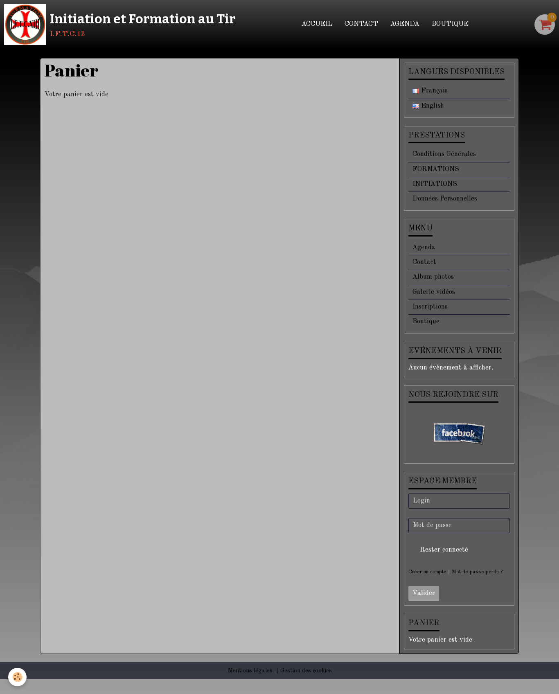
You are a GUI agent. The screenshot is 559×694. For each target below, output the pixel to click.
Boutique (450, 24)
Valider (423, 593)
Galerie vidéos (433, 292)
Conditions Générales (444, 154)
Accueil (317, 24)
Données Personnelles (444, 199)
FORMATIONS (435, 169)
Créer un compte (427, 572)
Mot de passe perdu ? (477, 572)
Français (433, 91)
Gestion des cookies (306, 671)
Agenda (404, 24)
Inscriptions (430, 307)
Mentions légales (250, 671)
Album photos (433, 277)
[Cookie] (17, 677)
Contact (361, 24)
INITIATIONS (434, 184)
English (431, 106)
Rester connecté (444, 550)
